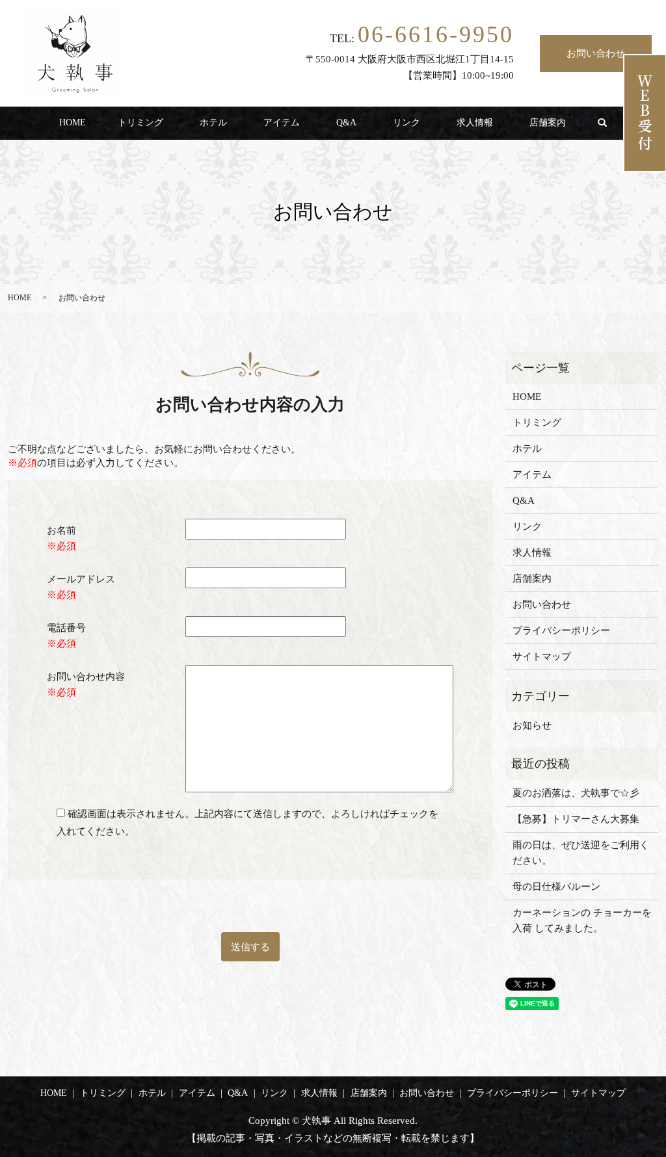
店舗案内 (547, 122)
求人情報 (475, 122)
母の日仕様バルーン (556, 886)
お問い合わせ (595, 53)
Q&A (346, 122)
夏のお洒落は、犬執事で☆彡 (576, 793)
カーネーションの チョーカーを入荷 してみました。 (582, 920)
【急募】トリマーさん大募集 (576, 819)
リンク (406, 122)
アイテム (281, 122)
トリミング (140, 122)
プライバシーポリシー (561, 630)
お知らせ (532, 725)
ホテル (213, 122)
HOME (72, 122)
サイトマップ (542, 656)
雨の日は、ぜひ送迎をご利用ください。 (581, 853)
